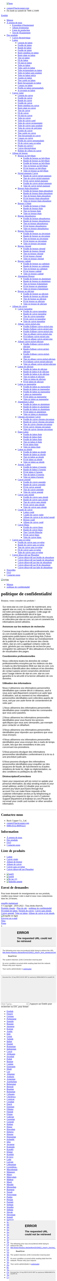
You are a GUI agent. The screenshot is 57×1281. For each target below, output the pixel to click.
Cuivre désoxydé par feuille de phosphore (36, 557)
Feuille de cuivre (25, 98)
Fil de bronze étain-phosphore (36, 198)
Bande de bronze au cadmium (36, 266)
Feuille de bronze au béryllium (36, 158)
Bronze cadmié (24, 261)
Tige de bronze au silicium (34, 299)
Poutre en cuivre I (25, 146)
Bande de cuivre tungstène (34, 314)
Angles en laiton (25, 78)
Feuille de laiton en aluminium (36, 404)
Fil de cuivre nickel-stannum (35, 181)
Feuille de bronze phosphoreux (36, 218)
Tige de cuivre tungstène (34, 316)
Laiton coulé (28, 512)
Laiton (15, 40)
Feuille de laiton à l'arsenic (34, 467)
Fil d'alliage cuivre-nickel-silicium (38, 361)
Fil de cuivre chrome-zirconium (37, 427)
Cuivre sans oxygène (21, 540)
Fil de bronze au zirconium (35, 241)
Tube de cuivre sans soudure (30, 125)
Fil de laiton (23, 60)
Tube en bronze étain (32, 213)
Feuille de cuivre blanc (33, 527)
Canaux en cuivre (25, 138)
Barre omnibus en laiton (28, 53)
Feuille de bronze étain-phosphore (38, 191)
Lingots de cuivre (25, 95)
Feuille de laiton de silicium (35, 369)
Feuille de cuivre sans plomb (35, 497)
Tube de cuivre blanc (32, 537)
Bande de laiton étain (32, 437)
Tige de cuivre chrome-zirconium (37, 424)
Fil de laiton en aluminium (34, 412)
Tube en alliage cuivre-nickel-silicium (39, 364)
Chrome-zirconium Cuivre (29, 417)
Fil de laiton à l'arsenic (33, 472)
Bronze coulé (29, 520)
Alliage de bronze (20, 153)
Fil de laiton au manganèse (34, 397)
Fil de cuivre (23, 113)
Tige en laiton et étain (32, 442)
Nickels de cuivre (26, 911)
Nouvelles (11, 570)
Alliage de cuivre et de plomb (41, 913)
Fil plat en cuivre (25, 115)
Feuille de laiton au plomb (34, 452)
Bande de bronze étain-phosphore (38, 193)
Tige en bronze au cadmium (35, 269)
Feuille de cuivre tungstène (35, 311)
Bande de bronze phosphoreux (36, 221)
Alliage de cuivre (19, 306)
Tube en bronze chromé (33, 258)
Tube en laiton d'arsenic (33, 477)
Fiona (3, 923)
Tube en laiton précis (27, 75)
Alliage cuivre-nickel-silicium (30, 341)
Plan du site (22, 908)
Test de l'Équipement (21, 33)
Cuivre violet (18, 93)
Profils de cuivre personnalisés (31, 140)
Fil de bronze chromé (32, 256)
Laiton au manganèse (27, 384)
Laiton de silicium (25, 366)
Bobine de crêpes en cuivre (29, 151)
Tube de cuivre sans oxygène (30, 552)
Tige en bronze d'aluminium (35, 284)
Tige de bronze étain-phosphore (37, 196)
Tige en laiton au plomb (33, 457)
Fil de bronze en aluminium (35, 286)
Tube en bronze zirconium (34, 243)
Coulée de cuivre (25, 510)
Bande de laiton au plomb (34, 454)
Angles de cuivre (25, 130)
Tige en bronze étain (32, 211)
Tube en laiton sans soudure (30, 73)
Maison (10, 20)
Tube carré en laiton (26, 68)
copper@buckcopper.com (18, 8)
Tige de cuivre (24, 110)
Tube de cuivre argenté (33, 492)
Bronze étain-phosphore (28, 188)
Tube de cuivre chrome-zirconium (38, 429)
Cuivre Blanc (23, 525)
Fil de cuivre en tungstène (34, 319)
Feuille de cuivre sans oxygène (31, 542)
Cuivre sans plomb (26, 494)
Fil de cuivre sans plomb (34, 505)
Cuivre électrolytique (21, 38)
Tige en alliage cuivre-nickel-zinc (37, 334)
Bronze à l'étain (24, 203)
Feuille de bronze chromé (34, 248)
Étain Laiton (23, 432)
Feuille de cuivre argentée (34, 482)
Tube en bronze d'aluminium (35, 289)
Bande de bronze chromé (34, 251)
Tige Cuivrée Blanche (32, 532)
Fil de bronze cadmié (32, 271)
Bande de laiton (24, 48)
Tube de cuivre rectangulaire (30, 123)
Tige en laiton (24, 58)
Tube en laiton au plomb (33, 462)
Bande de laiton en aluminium (36, 407)
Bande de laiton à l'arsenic (34, 469)
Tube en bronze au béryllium (35, 171)
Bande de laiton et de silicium (36, 371)
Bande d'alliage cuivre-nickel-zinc (38, 329)
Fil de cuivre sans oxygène (29, 143)
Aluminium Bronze (26, 276)
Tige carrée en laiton (26, 80)
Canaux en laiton (25, 85)
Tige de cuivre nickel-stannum (36, 178)
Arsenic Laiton (24, 464)
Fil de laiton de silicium (33, 382)
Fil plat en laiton (25, 63)
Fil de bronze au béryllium (34, 168)
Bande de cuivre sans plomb (35, 500)
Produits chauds (8, 908)
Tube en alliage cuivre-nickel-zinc (38, 339)
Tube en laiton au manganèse (36, 399)
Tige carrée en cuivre (27, 133)
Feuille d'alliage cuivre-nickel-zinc (38, 326)
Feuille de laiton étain (32, 434)
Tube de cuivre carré (27, 120)
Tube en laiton (24, 65)
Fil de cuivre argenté (32, 487)
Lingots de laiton (25, 43)
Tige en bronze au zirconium (35, 238)
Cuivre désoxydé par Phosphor (25, 555)
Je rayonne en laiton (26, 90)
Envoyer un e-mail (9, 918)
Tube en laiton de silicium (34, 379)
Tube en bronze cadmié (33, 274)
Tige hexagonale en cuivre (29, 135)
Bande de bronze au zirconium (36, 236)
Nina (3, 921)
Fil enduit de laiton (9, 911)
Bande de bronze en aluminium (36, 281)
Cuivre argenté (24, 479)
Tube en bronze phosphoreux (36, 228)
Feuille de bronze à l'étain (34, 206)
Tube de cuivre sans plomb (35, 507)
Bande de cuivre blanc (33, 530)
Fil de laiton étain (30, 444)
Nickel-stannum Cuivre (28, 173)
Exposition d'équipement (23, 25)
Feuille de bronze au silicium (35, 294)
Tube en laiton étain (31, 447)
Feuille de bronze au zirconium (36, 233)
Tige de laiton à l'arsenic (33, 474)
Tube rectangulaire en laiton (30, 70)
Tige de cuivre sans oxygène (30, 547)
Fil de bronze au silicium (34, 301)
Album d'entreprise (20, 28)
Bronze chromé (24, 246)
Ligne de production (21, 30)
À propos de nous (14, 22)
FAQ (9, 572)
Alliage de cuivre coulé (33, 522)
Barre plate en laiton (26, 55)
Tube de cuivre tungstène (34, 321)
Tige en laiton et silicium (34, 376)
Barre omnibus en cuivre (28, 105)
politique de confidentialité (18, 587)
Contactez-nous (13, 575)
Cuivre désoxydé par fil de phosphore (34, 565)
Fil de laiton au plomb (32, 459)
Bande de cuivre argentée (34, 484)
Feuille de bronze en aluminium (37, 279)
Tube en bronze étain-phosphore (37, 201)
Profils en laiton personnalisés (31, 88)
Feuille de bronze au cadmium (36, 264)
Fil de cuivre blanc (31, 535)
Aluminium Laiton (26, 402)
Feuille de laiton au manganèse (36, 387)
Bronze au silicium (26, 291)
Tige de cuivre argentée (33, 489)
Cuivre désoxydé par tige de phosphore (35, 562)
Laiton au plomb (25, 449)
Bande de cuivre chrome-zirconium (38, 422)
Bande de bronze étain (33, 208)
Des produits (12, 35)
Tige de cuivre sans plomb (34, 502)
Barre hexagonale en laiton (29, 83)
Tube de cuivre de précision (30, 128)
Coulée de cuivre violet (33, 515)
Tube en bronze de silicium (35, 304)
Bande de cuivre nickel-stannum (37, 176)
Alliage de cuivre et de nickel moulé (39, 517)
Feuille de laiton (25, 45)
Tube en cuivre (24, 118)
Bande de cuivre (25, 100)
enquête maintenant (9, 903)
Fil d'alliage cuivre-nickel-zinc (36, 336)
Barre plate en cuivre (27, 108)
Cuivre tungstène (25, 309)
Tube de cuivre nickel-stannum (36, 186)
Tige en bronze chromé (33, 253)
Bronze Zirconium (26, 231)
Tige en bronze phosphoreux (35, 223)
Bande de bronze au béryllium (36, 161)
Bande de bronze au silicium (35, 296)
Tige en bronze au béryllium (35, 166)
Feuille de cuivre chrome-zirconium (38, 419)
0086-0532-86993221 (16, 825)
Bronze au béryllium (27, 156)
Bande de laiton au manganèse (36, 389)
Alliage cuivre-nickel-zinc (29, 324)
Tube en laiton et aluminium (35, 414)
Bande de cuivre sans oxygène (31, 545)
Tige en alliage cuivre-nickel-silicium (39, 359)
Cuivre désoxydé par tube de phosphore (35, 567)
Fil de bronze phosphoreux (35, 226)
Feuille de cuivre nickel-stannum (37, 183)
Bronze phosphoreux (27, 216)
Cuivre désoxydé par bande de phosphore (36, 560)
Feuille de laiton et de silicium (36, 374)
